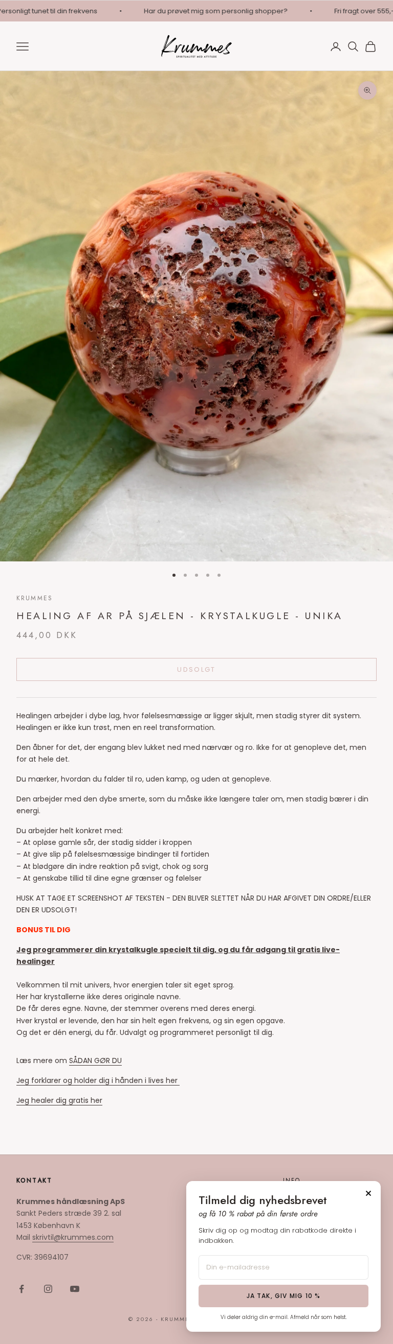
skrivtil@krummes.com (73, 1237)
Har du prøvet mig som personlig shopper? (205, 11)
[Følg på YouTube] (75, 1289)
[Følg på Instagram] (48, 1289)
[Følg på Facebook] (21, 1289)
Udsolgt (196, 669)
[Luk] (368, 1193)
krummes (34, 598)
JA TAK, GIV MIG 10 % (284, 1295)
